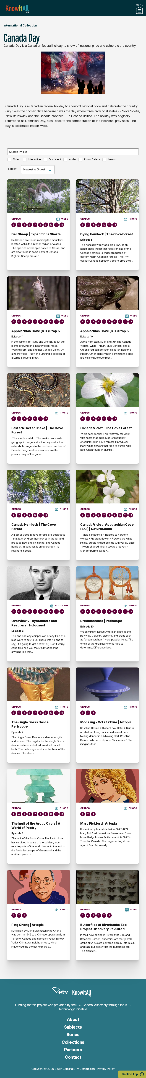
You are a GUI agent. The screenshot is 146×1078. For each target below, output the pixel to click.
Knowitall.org (17, 9)
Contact (73, 1057)
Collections (73, 1042)
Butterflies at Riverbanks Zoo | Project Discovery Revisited (104, 927)
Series (72, 1034)
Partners (73, 15)
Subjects (73, 1027)
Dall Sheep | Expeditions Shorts (36, 234)
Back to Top (130, 1074)
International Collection (20, 25)
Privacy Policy (106, 1069)
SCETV (60, 991)
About (73, 1019)
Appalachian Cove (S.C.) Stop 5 (35, 331)
